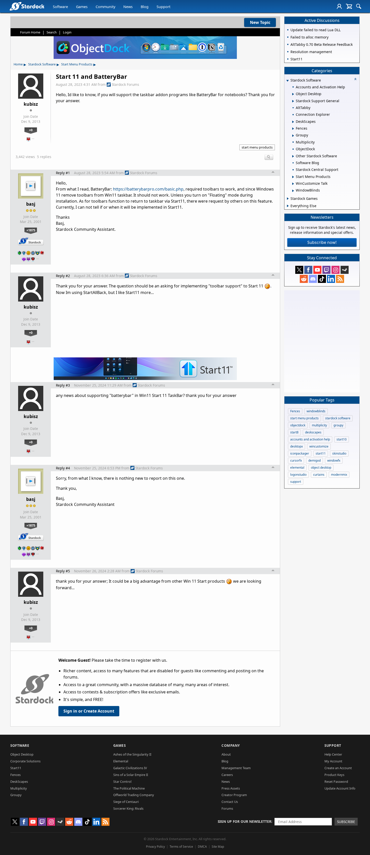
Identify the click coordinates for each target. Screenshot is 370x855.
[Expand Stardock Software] (287, 81)
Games (82, 6)
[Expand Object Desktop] (293, 94)
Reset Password (336, 781)
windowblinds (316, 411)
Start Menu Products (76, 64)
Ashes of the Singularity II (132, 754)
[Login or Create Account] (339, 6)
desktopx (296, 446)
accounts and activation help (310, 439)
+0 (30, 130)
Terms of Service (181, 846)
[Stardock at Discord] (312, 278)
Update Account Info (339, 788)
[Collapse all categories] (355, 79)
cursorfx (296, 460)
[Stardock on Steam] (344, 269)
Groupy (16, 795)
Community (105, 6)
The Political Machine (129, 788)
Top (273, 172)
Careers (227, 774)
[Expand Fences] (293, 128)
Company (230, 745)
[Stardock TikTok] (321, 278)
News (128, 6)
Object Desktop (21, 754)
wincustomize (318, 446)
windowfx (333, 460)
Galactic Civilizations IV (130, 768)
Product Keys (334, 774)
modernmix (339, 474)
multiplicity (319, 425)
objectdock (297, 425)
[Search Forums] (358, 6)
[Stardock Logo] (27, 6)
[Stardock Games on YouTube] (317, 269)
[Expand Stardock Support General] (293, 101)
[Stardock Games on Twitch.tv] (326, 269)
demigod (314, 460)
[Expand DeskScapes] (293, 122)
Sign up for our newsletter (244, 821)
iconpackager (299, 453)
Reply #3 (63, 385)
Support (163, 6)
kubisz (31, 104)
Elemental (120, 761)
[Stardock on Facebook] (308, 269)
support (295, 481)
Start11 (15, 768)
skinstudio (339, 453)
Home (18, 64)
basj (30, 204)
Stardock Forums (125, 84)
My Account (333, 761)
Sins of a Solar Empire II (130, 774)
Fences (295, 411)
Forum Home (30, 32)
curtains (318, 474)
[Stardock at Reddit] (303, 278)
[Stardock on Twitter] (299, 269)
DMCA (202, 846)
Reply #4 (63, 468)
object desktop (321, 467)
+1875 (30, 230)
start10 (342, 439)
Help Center (333, 754)
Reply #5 (63, 571)
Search (52, 32)
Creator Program (234, 795)
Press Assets (230, 788)
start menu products (257, 147)
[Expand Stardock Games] (288, 198)
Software (60, 6)
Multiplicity (18, 788)
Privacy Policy (155, 846)
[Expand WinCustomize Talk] (293, 183)
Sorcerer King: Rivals (128, 808)
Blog (145, 6)
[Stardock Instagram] (335, 269)
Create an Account (338, 768)
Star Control (122, 781)
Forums (227, 808)
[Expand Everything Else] (288, 206)
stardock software (337, 418)
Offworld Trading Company (133, 795)
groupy (338, 425)
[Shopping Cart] (349, 6)
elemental (297, 467)
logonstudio (298, 474)
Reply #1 (63, 172)
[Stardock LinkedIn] (331, 278)
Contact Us (229, 801)
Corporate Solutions (25, 761)
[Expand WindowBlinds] (293, 191)
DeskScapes (19, 781)
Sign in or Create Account (88, 711)
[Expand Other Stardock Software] (293, 156)
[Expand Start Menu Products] (293, 177)
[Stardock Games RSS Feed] (340, 278)
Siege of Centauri (126, 801)
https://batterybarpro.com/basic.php (148, 189)
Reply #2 (63, 275)
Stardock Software (42, 64)
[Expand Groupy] (293, 135)
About (226, 754)
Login (67, 32)
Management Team (236, 768)
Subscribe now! (322, 242)
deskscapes (313, 432)
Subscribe (346, 821)
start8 (294, 432)
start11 (321, 453)
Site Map (218, 846)
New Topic (260, 22)
